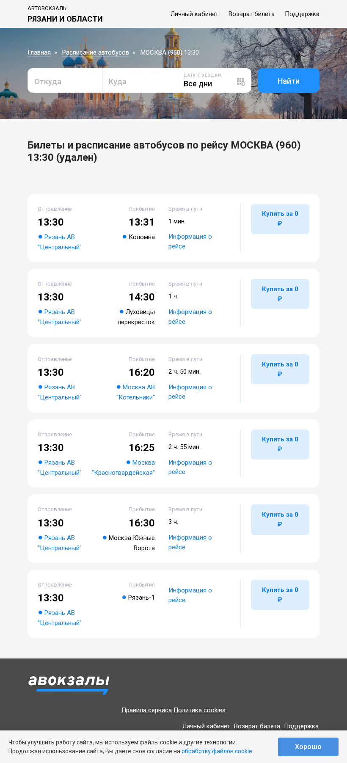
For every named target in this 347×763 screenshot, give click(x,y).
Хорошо (308, 747)
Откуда (47, 81)
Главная (39, 52)
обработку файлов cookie (217, 751)
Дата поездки (203, 75)
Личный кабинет (194, 14)
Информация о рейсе (190, 241)
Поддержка (302, 14)
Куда (118, 81)
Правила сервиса (146, 710)
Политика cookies (200, 710)
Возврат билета (252, 14)
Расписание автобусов (95, 52)
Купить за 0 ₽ (280, 218)
